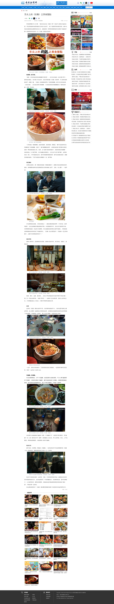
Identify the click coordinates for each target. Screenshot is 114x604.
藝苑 (75, 7)
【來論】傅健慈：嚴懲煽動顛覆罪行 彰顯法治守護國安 (83, 66)
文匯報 (33, 594)
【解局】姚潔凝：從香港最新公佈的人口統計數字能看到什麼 (84, 86)
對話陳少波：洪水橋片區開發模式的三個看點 (80, 72)
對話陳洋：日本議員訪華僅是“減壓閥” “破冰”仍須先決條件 (83, 74)
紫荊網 (25, 601)
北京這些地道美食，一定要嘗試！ (45, 558)
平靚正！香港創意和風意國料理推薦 (45, 571)
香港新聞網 (48, 596)
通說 (64, 7)
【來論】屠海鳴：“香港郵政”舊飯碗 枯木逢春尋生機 (82, 61)
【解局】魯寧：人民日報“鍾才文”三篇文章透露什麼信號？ (83, 83)
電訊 (57, 7)
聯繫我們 (47, 598)
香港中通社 (48, 594)
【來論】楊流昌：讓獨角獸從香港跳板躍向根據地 (81, 63)
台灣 (38, 7)
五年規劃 (30, 7)
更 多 (91, 12)
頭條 (23, 7)
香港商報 (34, 598)
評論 (60, 7)
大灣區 (34, 7)
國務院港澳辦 (26, 594)
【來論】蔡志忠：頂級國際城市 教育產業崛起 (81, 54)
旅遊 (78, 7)
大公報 (33, 596)
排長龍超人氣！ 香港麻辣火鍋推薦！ (31, 585)
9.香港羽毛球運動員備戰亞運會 (78, 133)
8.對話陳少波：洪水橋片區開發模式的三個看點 (81, 130)
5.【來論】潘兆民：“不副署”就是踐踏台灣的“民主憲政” (82, 123)
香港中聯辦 (26, 596)
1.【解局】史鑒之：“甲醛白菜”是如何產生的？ (81, 114)
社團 (72, 7)
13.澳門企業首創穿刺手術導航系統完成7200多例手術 (82, 142)
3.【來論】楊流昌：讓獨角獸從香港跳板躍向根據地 (82, 119)
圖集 (54, 7)
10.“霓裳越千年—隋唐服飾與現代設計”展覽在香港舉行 (82, 135)
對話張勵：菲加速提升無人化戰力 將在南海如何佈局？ (83, 79)
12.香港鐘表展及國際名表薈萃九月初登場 (80, 140)
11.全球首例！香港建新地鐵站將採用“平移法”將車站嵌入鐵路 (84, 137)
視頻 (51, 7)
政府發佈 (68, 7)
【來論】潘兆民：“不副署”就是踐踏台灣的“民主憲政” (82, 59)
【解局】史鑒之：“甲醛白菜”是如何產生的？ (80, 76)
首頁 (23, 10)
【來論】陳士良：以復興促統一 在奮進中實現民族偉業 (83, 56)
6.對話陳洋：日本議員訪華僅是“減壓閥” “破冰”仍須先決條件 (83, 126)
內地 (42, 7)
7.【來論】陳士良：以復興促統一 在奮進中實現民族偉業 (83, 128)
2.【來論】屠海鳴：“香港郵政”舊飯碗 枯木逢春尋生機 (82, 116)
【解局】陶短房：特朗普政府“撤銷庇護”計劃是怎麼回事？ (83, 81)
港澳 (26, 7)
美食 (81, 7)
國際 (45, 7)
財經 (48, 7)
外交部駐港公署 (27, 598)
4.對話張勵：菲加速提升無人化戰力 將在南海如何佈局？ (83, 121)
